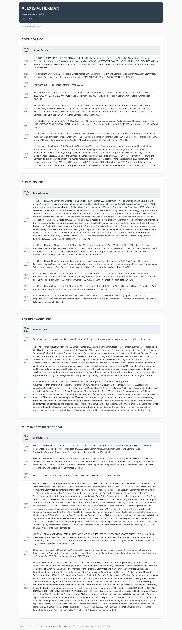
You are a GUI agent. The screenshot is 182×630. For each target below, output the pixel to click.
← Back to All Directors (30, 26)
